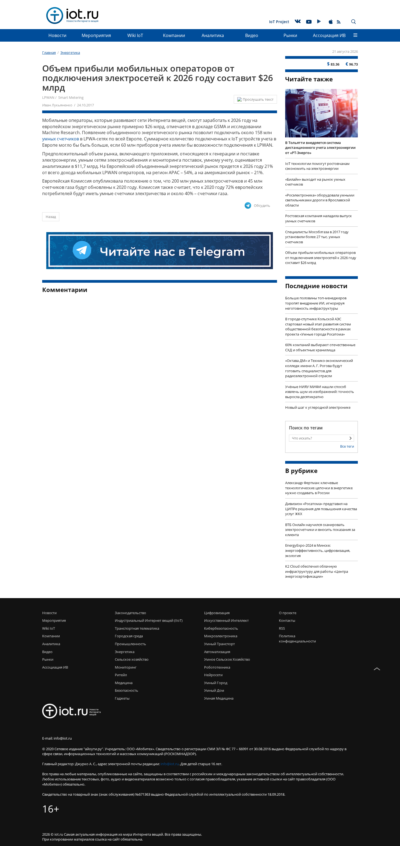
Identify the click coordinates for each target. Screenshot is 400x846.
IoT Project (279, 21)
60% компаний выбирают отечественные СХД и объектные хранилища (320, 347)
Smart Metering (71, 97)
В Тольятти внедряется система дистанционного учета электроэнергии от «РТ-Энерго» (320, 147)
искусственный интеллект (226, 620)
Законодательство (130, 612)
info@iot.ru (170, 763)
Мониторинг (126, 667)
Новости (57, 35)
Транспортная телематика (137, 628)
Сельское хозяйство (132, 659)
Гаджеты (122, 698)
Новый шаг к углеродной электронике (317, 407)
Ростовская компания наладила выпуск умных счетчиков (318, 218)
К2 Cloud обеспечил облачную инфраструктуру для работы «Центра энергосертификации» (316, 571)
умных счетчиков (60, 139)
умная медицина (218, 698)
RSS (282, 628)
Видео (251, 35)
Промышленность (130, 643)
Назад (51, 216)
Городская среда (129, 635)
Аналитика (213, 35)
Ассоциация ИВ (329, 35)
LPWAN (48, 97)
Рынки (290, 35)
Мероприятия (96, 35)
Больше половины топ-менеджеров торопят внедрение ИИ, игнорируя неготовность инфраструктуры (315, 303)
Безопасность (126, 690)
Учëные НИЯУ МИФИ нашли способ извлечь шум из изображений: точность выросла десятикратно (319, 391)
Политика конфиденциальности (296, 638)
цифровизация (217, 612)
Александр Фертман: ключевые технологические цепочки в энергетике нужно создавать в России (319, 487)
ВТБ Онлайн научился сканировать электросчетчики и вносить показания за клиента (320, 529)
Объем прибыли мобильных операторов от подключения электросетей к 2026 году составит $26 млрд (320, 257)
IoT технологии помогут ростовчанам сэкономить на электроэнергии (317, 166)
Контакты (287, 620)
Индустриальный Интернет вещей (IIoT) (149, 620)
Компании (174, 35)
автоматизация (217, 651)
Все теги (347, 446)
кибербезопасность (221, 628)
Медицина (124, 682)
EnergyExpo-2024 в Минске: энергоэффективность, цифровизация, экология (317, 550)
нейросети (213, 674)
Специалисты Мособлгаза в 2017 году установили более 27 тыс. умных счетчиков (317, 236)
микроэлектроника (220, 635)
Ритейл (121, 674)
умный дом (214, 690)
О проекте (287, 612)
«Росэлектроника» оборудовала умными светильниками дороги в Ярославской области (319, 200)
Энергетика (124, 651)
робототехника (217, 667)
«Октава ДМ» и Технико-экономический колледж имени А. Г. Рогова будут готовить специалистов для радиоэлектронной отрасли (319, 368)
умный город (215, 682)
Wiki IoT (135, 35)
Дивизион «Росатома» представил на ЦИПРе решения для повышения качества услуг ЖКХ (321, 508)
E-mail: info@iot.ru (57, 738)
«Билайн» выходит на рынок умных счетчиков (315, 182)
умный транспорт (219, 643)
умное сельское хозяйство (227, 659)
